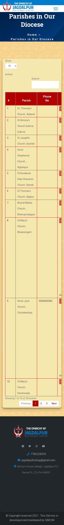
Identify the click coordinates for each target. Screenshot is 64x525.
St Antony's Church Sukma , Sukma (25, 126)
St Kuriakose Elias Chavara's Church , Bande (25, 179)
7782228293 (37, 454)
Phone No (47, 98)
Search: (36, 78)
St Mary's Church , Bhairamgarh (24, 226)
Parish (26, 100)
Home (32, 34)
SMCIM (49, 520)
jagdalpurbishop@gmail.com (37, 460)
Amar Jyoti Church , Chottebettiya (24, 307)
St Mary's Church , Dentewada (23, 387)
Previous (26, 403)
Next (54, 403)
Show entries (9, 67)
